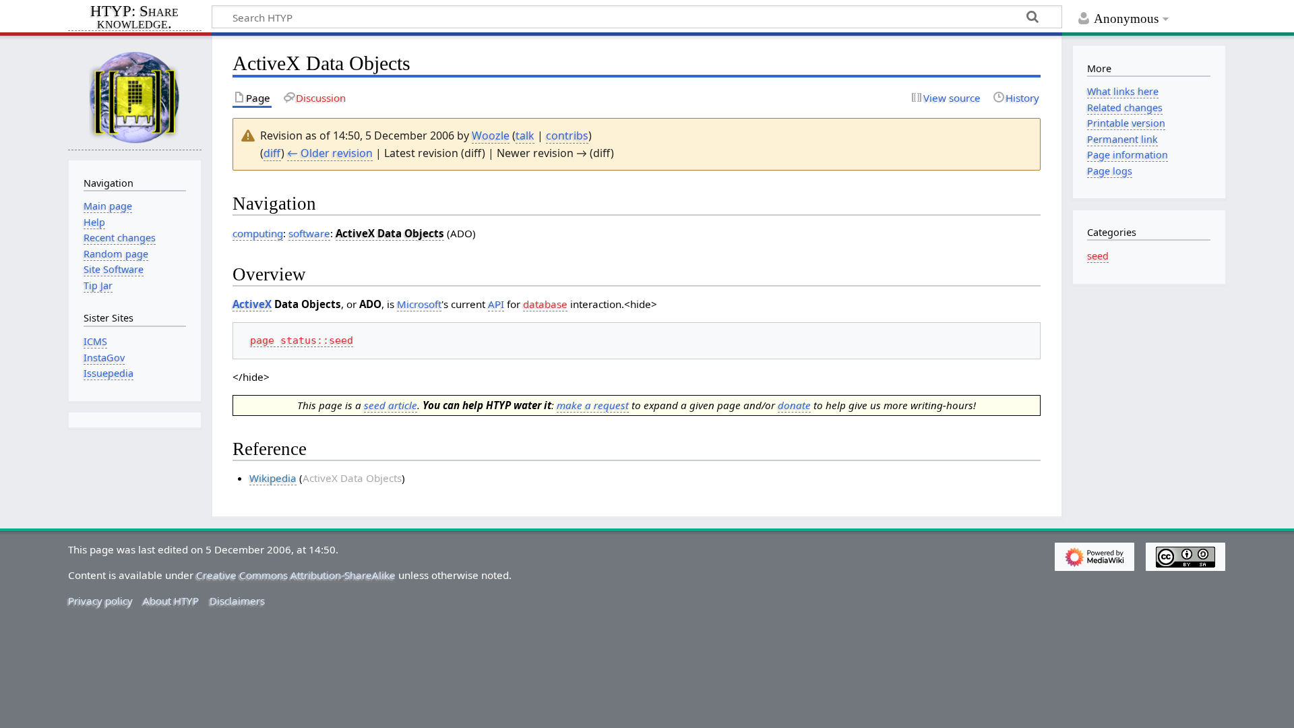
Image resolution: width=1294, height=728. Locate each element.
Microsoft (419, 304)
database (545, 304)
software (309, 233)
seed (1098, 255)
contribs (567, 135)
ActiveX (252, 304)
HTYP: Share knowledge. (134, 18)
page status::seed (301, 340)
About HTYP (171, 600)
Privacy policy (100, 600)
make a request (593, 405)
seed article (390, 405)
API (496, 304)
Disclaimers (237, 600)
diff (272, 153)
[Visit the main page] (135, 96)
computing (258, 233)
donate (794, 405)
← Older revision (330, 153)
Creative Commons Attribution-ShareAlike (296, 575)
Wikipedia (273, 478)
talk (525, 135)
